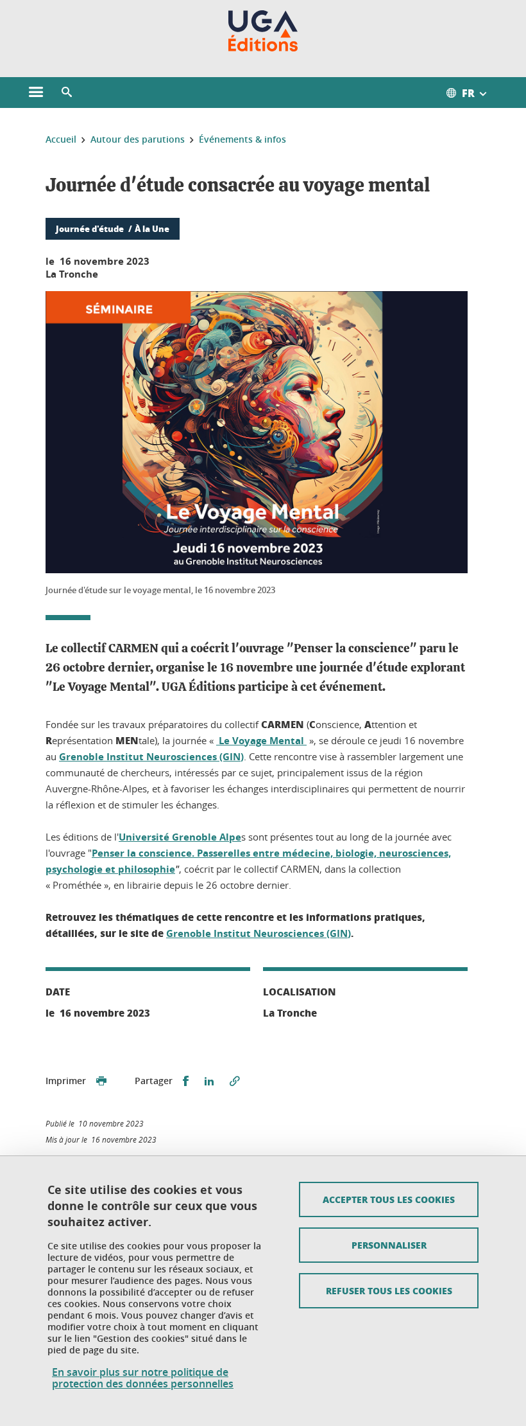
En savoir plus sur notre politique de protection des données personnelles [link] (142, 1377)
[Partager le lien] (234, 1081)
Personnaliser (389, 1244)
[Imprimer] (101, 1081)
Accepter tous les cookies (389, 1199)
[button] (66, 92)
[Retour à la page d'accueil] (263, 30)
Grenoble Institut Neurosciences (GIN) (151, 756)
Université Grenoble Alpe (180, 837)
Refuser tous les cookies (389, 1290)
